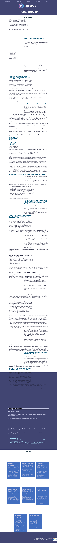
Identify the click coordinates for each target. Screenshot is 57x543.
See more (29, 475)
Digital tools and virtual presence (14, 425)
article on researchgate (35, 443)
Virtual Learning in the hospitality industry (15, 418)
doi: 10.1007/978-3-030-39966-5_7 (19, 441)
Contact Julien (35, 527)
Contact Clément (21, 530)
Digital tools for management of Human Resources (17, 446)
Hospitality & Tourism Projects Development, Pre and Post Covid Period (20, 432)
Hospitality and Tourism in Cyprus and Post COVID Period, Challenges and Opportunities (23, 414)
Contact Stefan (14, 502)
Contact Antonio (42, 503)
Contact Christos (42, 477)
